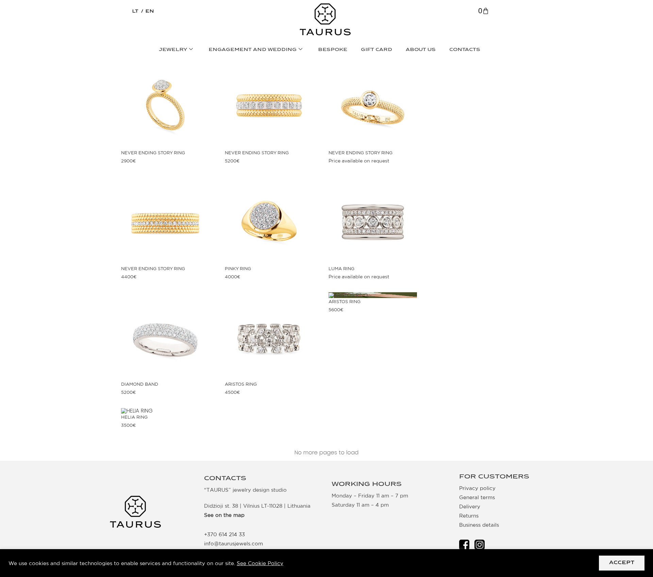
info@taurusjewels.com (233, 543)
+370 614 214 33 (224, 534)
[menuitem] (135, 11)
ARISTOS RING (241, 384)
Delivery (469, 506)
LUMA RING (341, 268)
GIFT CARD (376, 50)
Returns (469, 516)
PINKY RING (238, 268)
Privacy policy (477, 488)
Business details (479, 525)
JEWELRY (173, 50)
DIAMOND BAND (139, 384)
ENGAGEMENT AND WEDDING (252, 50)
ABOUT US (421, 50)
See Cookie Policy (260, 563)
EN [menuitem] (149, 11)
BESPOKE (332, 50)
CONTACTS (464, 50)
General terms (477, 497)
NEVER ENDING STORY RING (153, 152)
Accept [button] (621, 562)
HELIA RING (134, 417)
